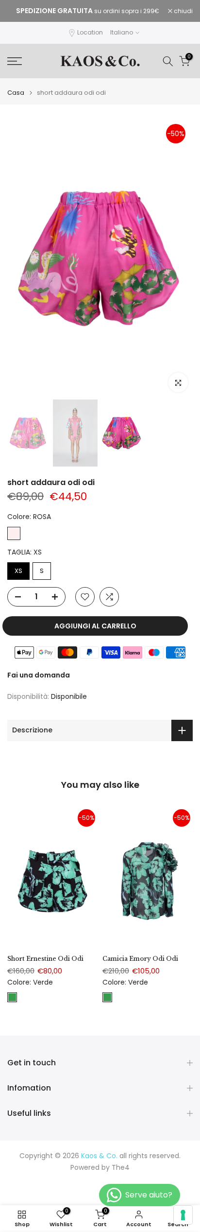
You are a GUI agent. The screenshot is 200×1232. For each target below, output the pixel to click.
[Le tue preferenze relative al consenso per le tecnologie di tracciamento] (183, 1215)
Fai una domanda (38, 675)
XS (18, 570)
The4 (121, 1167)
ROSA (13, 533)
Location (90, 32)
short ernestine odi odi (45, 958)
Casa (15, 92)
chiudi (182, 11)
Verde (12, 997)
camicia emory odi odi (140, 958)
